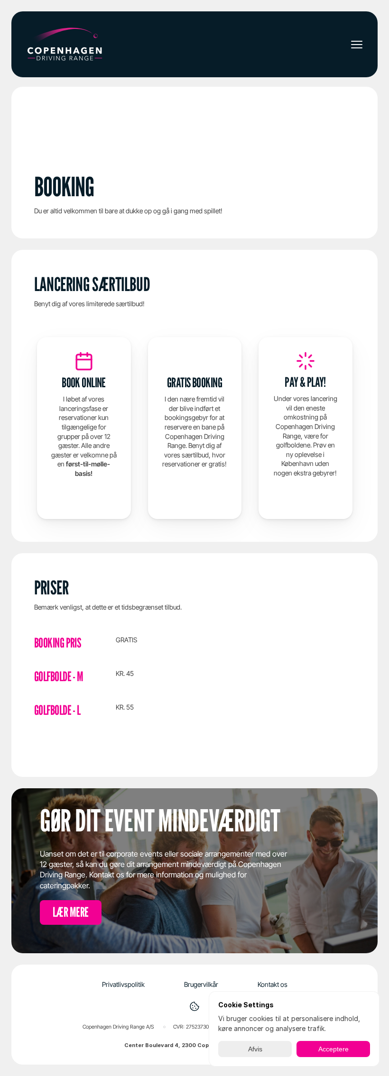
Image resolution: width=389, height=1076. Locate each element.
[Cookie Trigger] (194, 1006)
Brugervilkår (201, 984)
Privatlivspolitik (123, 984)
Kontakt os (272, 984)
